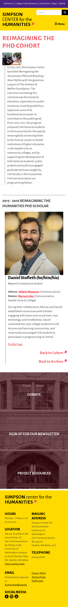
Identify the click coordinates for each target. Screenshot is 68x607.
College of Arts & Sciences (26, 4)
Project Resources (34, 473)
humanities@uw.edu (16, 584)
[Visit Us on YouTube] (17, 597)
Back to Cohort (51, 353)
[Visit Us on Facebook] (7, 597)
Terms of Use (39, 577)
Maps (54, 4)
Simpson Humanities (17, 19)
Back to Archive (51, 361)
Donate (34, 395)
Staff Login (37, 580)
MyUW (62, 4)
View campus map (14, 563)
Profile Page (15, 344)
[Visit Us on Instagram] (12, 597)
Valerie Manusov (29, 291)
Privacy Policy (39, 573)
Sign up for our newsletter (34, 434)
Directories (45, 4)
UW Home (8, 4)
